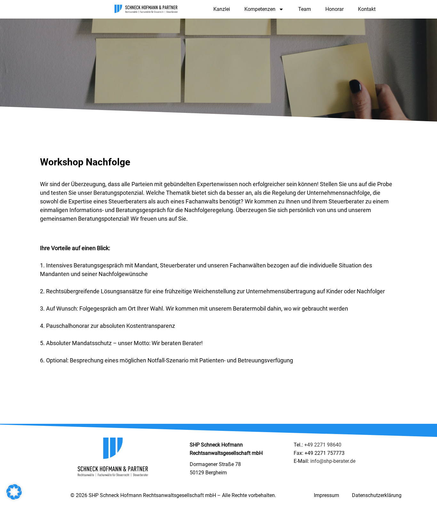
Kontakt (367, 9)
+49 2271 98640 (322, 445)
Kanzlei (221, 9)
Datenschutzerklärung (376, 495)
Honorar (334, 9)
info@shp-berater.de (332, 461)
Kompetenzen (259, 9)
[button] (14, 492)
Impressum (326, 495)
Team (304, 9)
